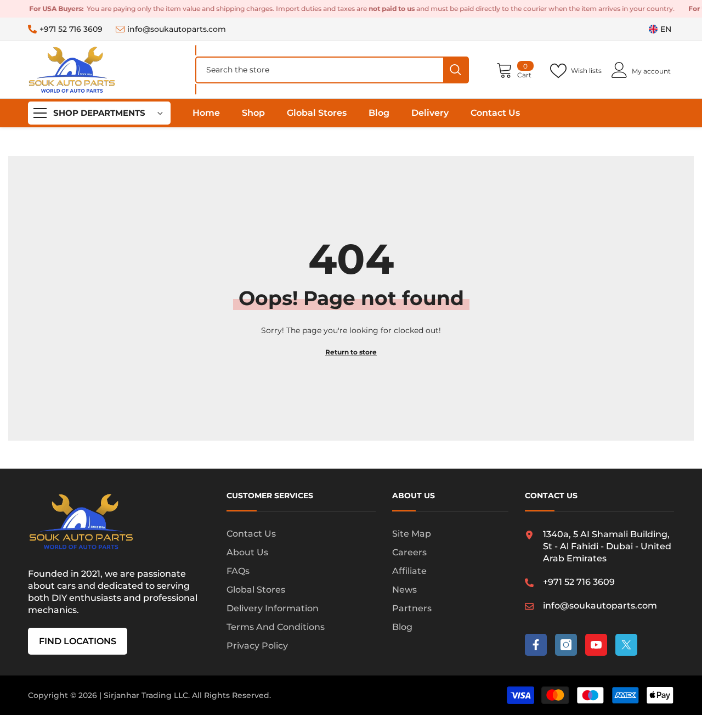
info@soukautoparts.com (176, 29)
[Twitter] (626, 645)
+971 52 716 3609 (71, 29)
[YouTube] (596, 645)
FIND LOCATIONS (77, 641)
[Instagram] (566, 645)
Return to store (351, 352)
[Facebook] (536, 645)
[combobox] (319, 70)
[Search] (332, 70)
